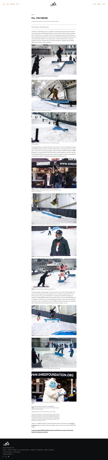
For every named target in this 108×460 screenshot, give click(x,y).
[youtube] (8, 456)
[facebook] (3, 456)
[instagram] (6, 456)
